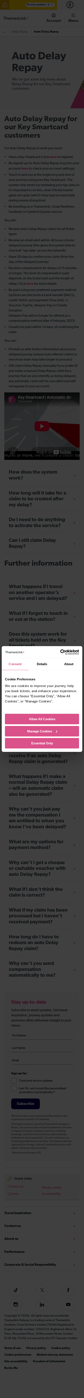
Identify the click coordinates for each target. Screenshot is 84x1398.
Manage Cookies (39, 731)
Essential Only (42, 743)
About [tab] (69, 664)
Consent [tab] (15, 664)
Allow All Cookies (42, 719)
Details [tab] (42, 664)
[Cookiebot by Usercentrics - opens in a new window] (60, 652)
